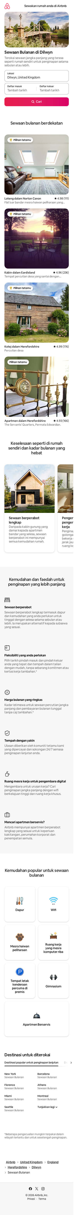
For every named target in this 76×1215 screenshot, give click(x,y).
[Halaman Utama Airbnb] (7, 6)
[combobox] (36, 77)
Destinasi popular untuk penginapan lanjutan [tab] (31, 1062)
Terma (42, 1198)
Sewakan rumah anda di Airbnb (45, 6)
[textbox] (20, 90)
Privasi (31, 1198)
